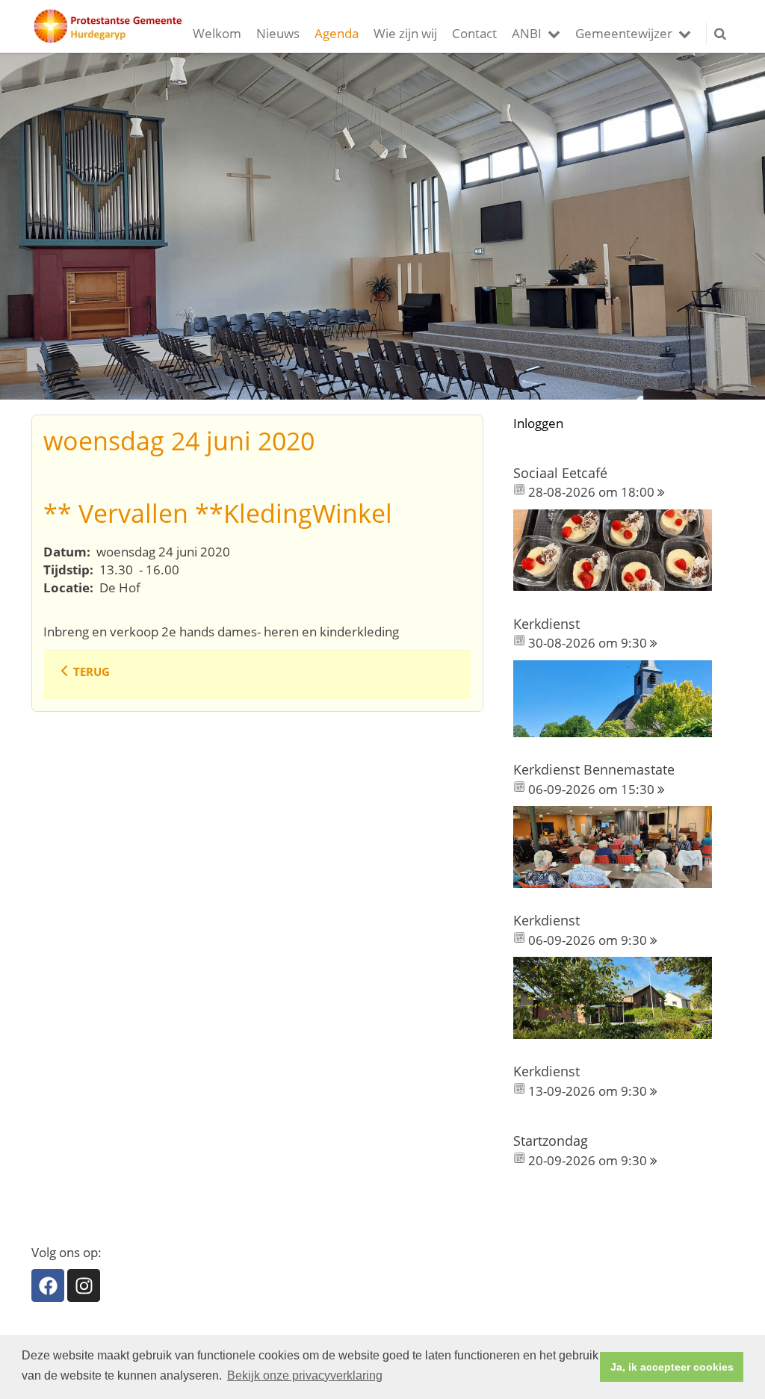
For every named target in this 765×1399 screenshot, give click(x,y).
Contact (474, 33)
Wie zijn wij (405, 33)
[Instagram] (83, 1285)
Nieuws (278, 33)
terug (91, 671)
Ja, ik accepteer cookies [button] (672, 1367)
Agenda (337, 33)
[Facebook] (47, 1285)
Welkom (217, 33)
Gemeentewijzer (623, 33)
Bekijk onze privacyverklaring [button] (304, 1375)
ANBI (527, 33)
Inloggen (538, 423)
